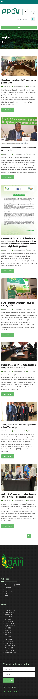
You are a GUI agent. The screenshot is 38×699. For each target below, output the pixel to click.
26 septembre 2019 (19, 86)
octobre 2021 (9, 623)
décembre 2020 (10, 646)
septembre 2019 (10, 652)
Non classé (8, 591)
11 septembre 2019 (19, 431)
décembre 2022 (10, 610)
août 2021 (8, 628)
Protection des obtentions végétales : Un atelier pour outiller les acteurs (18, 366)
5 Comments (32, 500)
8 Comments (32, 86)
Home (5, 42)
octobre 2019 (9, 650)
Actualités (8, 587)
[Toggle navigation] (19, 27)
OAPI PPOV (7, 86)
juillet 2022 (8, 617)
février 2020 (9, 648)
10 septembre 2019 (19, 500)
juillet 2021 (8, 630)
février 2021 (9, 641)
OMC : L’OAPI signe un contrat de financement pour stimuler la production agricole (18, 495)
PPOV (7, 596)
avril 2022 (8, 619)
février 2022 (9, 621)
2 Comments (32, 250)
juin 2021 (8, 632)
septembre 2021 (10, 626)
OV (6, 594)
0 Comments (32, 154)
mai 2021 (8, 634)
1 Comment (31, 309)
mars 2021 (8, 639)
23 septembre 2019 (19, 250)
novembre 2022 (10, 612)
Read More (8, 109)
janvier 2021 (9, 643)
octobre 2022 (9, 614)
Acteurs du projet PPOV (12, 585)
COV (6, 589)
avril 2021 (8, 637)
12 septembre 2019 (19, 371)
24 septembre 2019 (19, 154)
